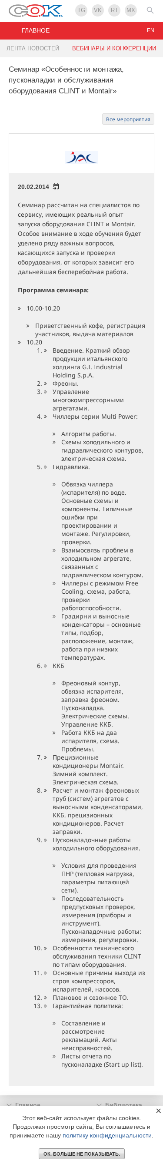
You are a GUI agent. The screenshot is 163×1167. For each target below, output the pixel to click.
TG (81, 10)
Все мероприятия (128, 119)
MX (130, 10)
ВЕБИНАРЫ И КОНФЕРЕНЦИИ (114, 48)
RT (114, 10)
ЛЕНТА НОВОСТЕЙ (33, 48)
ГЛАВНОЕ (36, 30)
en (150, 30)
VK (98, 10)
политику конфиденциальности (107, 1135)
